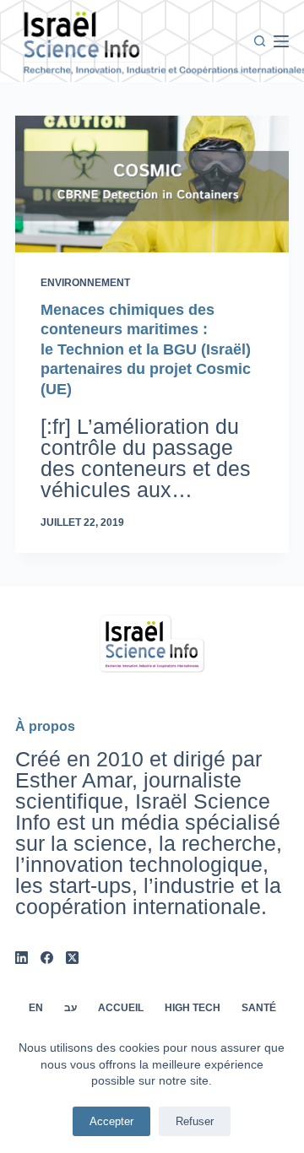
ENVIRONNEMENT (85, 283)
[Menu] (281, 41)
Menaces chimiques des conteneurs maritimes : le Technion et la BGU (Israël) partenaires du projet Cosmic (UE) (146, 349)
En (36, 1008)
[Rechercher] (259, 40)
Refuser (195, 1121)
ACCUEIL (121, 1008)
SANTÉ (259, 1008)
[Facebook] (47, 957)
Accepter (111, 1121)
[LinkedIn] (21, 957)
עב (70, 1008)
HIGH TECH (192, 1008)
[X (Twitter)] (72, 957)
